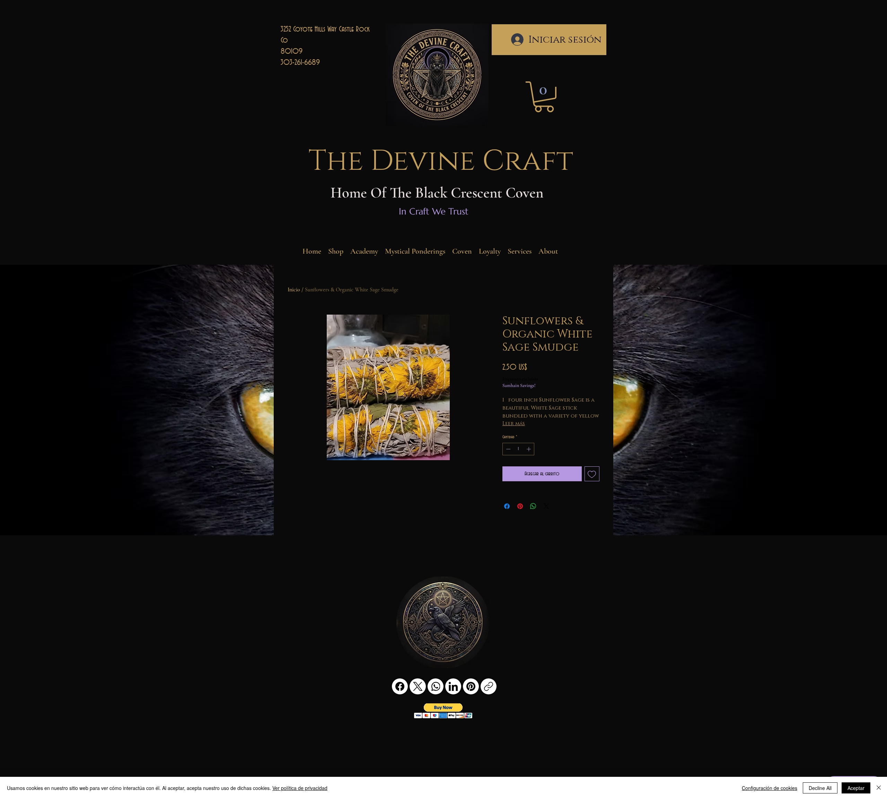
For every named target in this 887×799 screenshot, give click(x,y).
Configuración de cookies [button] (769, 787)
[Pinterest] (471, 686)
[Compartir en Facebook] (507, 506)
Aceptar (856, 787)
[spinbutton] (518, 449)
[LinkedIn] (453, 686)
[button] (544, 96)
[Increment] (529, 449)
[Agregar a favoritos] (592, 474)
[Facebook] (400, 686)
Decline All (820, 787)
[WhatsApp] (436, 686)
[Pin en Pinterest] (520, 506)
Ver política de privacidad (299, 787)
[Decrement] (507, 449)
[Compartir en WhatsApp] (533, 506)
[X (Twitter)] (418, 686)
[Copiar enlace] (489, 686)
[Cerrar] (879, 787)
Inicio (294, 289)
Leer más (513, 423)
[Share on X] (546, 506)
